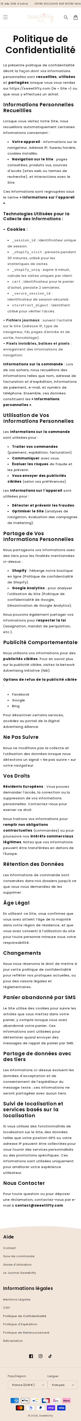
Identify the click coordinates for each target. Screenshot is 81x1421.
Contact (9, 1248)
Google (18, 700)
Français (58, 1385)
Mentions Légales (17, 1299)
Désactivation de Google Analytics (39, 605)
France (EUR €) (23, 1385)
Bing (16, 706)
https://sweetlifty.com (30, 88)
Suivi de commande (19, 1256)
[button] (66, 17)
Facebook (20, 694)
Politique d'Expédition (20, 1324)
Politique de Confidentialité (24, 1316)
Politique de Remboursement (26, 1333)
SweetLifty (46, 1415)
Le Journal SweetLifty (19, 1273)
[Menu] (5, 17)
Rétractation (13, 1341)
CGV (6, 1308)
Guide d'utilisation (17, 1265)
